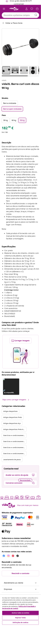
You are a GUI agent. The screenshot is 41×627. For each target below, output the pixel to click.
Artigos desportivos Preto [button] (12, 417)
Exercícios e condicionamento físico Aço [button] (14, 447)
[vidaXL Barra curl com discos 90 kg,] (20, 47)
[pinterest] (13, 556)
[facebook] (4, 556)
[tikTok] (17, 556)
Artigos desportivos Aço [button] (12, 423)
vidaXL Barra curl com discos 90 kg (20, 86)
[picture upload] (20, 356)
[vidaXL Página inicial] (14, 8)
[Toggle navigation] (4, 8)
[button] (11, 387)
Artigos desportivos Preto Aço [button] (14, 429)
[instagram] (8, 556)
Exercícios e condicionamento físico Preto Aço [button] (14, 453)
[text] (7, 128)
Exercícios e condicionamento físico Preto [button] (14, 441)
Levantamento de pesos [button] (12, 459)
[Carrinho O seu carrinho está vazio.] (37, 8)
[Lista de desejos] (31, 8)
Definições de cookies (20, 622)
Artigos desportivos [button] (10, 411)
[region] (20, 610)
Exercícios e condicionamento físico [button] (14, 435)
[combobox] (20, 15)
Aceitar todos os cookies (20, 613)
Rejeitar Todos (20, 618)
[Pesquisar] (36, 15)
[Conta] (26, 8)
